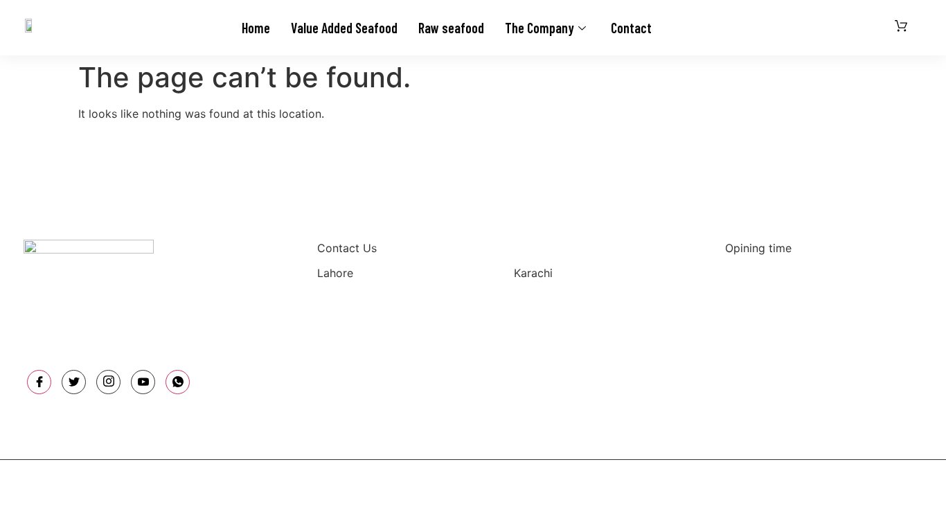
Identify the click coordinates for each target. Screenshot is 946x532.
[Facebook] (39, 382)
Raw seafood (451, 27)
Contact (631, 27)
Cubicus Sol (636, 482)
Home (256, 27)
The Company (539, 27)
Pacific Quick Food (374, 482)
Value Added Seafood (344, 27)
